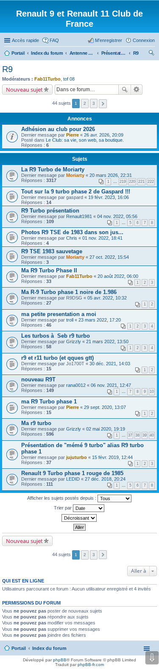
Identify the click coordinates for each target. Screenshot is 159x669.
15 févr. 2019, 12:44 (112, 457)
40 (152, 435)
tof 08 (69, 78)
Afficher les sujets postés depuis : (62, 498)
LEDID (73, 478)
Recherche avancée (136, 89)
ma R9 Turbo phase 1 (49, 401)
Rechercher (124, 89)
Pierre (72, 134)
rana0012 (76, 385)
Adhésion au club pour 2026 (58, 129)
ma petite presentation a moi (58, 314)
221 (141, 181)
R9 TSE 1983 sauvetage (51, 251)
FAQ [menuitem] (54, 40)
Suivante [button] (103, 103)
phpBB (60, 660)
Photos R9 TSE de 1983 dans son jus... (72, 232)
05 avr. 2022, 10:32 (107, 297)
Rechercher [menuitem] (151, 53)
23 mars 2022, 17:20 (99, 319)
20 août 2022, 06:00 (118, 276)
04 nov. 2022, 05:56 (117, 216)
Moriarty (75, 175)
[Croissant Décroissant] (79, 518)
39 (144, 435)
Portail (18, 53)
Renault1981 (79, 216)
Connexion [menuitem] (144, 40)
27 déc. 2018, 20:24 (105, 478)
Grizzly (73, 341)
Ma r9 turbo (36, 423)
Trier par (63, 507)
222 (151, 181)
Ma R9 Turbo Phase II (49, 270)
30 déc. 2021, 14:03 (109, 363)
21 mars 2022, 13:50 (107, 341)
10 (152, 391)
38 (137, 435)
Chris (71, 238)
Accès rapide (25, 40)
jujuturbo (76, 457)
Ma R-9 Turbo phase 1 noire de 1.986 (69, 292)
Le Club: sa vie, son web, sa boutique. (85, 140)
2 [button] (85, 103)
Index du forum (49, 648)
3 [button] (93, 103)
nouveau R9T (38, 379)
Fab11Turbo (47, 78)
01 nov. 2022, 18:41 (102, 238)
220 (132, 181)
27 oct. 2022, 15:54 (109, 257)
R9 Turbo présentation (50, 210)
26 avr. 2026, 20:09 (103, 134)
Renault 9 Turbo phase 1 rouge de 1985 (72, 473)
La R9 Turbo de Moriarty (52, 169)
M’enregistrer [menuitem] (108, 40)
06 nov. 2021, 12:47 (111, 385)
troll (69, 319)
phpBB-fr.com (91, 664)
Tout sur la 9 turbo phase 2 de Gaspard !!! (75, 191)
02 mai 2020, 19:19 (105, 428)
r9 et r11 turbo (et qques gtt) (57, 358)
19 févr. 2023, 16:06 (108, 197)
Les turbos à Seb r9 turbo (55, 336)
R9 (7, 69)
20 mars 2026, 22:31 (110, 175)
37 (130, 435)
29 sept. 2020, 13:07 (105, 407)
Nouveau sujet (24, 89)
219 (123, 181)
